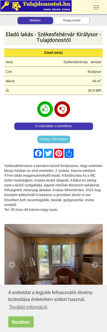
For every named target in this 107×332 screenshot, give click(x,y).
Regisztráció (71, 20)
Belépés (35, 20)
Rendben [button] (21, 321)
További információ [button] (28, 307)
